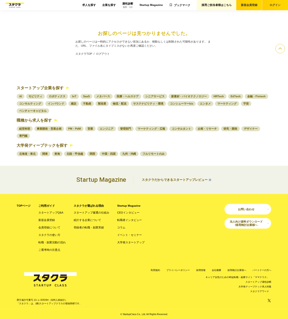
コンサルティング (30, 103)
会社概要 (216, 270)
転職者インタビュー (129, 220)
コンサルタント (181, 128)
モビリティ (35, 96)
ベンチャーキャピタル (33, 110)
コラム (121, 227)
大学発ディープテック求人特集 (254, 286)
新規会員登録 (249, 4)
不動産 (87, 103)
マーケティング (227, 103)
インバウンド (56, 103)
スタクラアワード (259, 291)
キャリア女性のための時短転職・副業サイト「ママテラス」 (237, 277)
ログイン (275, 4)
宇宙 (246, 103)
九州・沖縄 (129, 153)
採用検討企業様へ (236, 270)
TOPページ (24, 205)
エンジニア (106, 128)
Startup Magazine (151, 4)
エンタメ (205, 103)
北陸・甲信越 (75, 153)
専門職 (23, 135)
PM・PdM (74, 128)
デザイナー (251, 128)
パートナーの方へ (262, 270)
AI (20, 96)
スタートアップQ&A (50, 212)
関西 (92, 153)
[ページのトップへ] (280, 48)
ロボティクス (57, 96)
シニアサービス (155, 96)
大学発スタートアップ (131, 242)
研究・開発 (230, 128)
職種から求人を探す (34, 120)
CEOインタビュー (128, 212)
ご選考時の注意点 (49, 249)
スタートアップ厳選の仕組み (91, 212)
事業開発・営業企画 (49, 128)
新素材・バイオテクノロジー (189, 96)
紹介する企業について (87, 220)
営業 (90, 128)
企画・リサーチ (207, 128)
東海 (57, 153)
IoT (74, 96)
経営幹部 (24, 128)
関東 (45, 153)
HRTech (219, 96)
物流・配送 (120, 103)
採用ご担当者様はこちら (217, 4)
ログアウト (103, 53)
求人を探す (89, 4)
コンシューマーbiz (181, 103)
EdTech (236, 96)
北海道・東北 (27, 153)
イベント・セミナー (129, 234)
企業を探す (109, 4)
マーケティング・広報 (151, 128)
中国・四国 (109, 153)
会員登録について (49, 227)
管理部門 (125, 128)
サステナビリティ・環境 (148, 103)
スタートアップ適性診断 (258, 282)
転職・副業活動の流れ (52, 242)
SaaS (86, 96)
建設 (73, 103)
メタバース (103, 96)
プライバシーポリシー (178, 270)
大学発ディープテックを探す (42, 145)
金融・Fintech (256, 96)
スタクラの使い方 (49, 234)
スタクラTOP (83, 53)
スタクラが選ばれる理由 (89, 205)
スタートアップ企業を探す (40, 88)
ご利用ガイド (46, 205)
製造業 (102, 103)
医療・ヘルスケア (128, 96)
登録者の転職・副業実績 (89, 227)
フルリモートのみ (154, 153)
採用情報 (201, 270)
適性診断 (127, 5)
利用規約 (155, 270)
